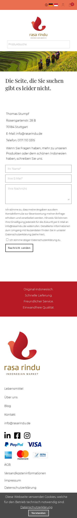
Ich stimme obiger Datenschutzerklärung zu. (35, 240)
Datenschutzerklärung (36, 507)
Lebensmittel (13, 388)
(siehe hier (38, 234)
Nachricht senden (19, 248)
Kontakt (9, 414)
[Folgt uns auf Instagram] (27, 435)
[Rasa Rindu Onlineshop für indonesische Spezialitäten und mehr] (38, 353)
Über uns (11, 397)
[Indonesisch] (56, 4)
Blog (7, 406)
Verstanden (39, 513)
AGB (7, 464)
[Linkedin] (7, 435)
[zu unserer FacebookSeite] (17, 435)
